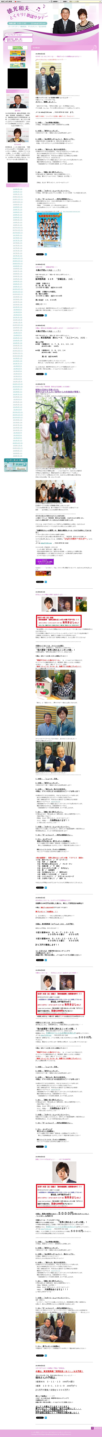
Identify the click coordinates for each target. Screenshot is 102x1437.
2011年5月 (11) (17, 430)
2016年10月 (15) (18, 263)
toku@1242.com (55, 801)
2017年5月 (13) (17, 245)
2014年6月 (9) (17, 335)
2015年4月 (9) (17, 309)
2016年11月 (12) (18, 261)
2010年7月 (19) (17, 456)
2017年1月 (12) (17, 256)
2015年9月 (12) (17, 297)
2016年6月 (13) (17, 274)
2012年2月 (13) (17, 407)
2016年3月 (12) (17, 281)
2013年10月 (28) (18, 356)
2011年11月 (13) (18, 415)
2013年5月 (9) (17, 368)
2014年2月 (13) (17, 345)
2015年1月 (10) (17, 317)
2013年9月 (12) (17, 358)
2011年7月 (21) (17, 425)
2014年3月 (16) (17, 343)
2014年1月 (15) (17, 348)
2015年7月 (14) (17, 302)
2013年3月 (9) (17, 374)
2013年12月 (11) (18, 350)
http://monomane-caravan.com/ (71, 211)
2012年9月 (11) (17, 389)
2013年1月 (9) (17, 379)
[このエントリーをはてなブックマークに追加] (46, 255)
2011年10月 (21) (18, 417)
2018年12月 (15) (18, 197)
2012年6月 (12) (17, 397)
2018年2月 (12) (17, 222)
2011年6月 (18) (17, 427)
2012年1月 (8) (17, 409)
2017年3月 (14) (17, 250)
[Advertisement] (18, 78)
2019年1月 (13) (17, 194)
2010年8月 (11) (17, 453)
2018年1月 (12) (17, 225)
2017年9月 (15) (17, 235)
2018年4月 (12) (17, 217)
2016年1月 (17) (17, 286)
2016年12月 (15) (18, 258)
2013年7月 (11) (17, 363)
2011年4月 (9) (17, 433)
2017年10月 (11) (18, 232)
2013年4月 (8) (17, 371)
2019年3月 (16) (17, 189)
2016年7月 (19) (17, 271)
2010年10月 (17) (18, 448)
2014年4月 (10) (17, 340)
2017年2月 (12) (17, 253)
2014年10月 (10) (18, 325)
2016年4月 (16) (17, 279)
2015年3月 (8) (17, 312)
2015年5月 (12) (17, 307)
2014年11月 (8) (17, 322)
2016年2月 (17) (17, 284)
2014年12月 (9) (17, 320)
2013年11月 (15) (18, 353)
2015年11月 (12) (18, 292)
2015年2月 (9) (17, 315)
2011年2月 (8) (17, 438)
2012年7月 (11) (17, 394)
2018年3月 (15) (17, 220)
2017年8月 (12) (17, 238)
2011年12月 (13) (18, 412)
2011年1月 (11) (17, 440)
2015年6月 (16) (17, 304)
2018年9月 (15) (17, 204)
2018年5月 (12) (17, 215)
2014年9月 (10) (17, 327)
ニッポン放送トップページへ (39, 1432)
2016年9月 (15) (17, 266)
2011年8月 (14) (17, 422)
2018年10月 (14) (18, 202)
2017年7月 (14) (17, 240)
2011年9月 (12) (17, 420)
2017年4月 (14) (17, 248)
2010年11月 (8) (17, 445)
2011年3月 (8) (17, 435)
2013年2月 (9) (17, 376)
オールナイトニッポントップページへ (60, 1432)
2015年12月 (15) (18, 289)
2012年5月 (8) (17, 399)
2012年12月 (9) (17, 381)
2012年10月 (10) (18, 386)
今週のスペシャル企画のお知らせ (61, 1033)
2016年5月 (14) (17, 276)
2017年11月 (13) (18, 230)
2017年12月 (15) (18, 227)
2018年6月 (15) (17, 212)
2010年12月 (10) (18, 443)
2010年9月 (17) (17, 451)
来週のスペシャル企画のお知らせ (61, 1227)
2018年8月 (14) (17, 207)
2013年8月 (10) (17, 361)
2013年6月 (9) (17, 366)
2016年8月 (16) (17, 268)
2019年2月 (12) (17, 192)
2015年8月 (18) (17, 299)
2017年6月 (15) (17, 243)
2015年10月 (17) (18, 294)
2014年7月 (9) (17, 332)
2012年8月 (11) (17, 392)
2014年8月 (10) (17, 330)
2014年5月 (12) (17, 338)
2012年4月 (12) (17, 402)
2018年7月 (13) (17, 209)
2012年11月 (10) (18, 384)
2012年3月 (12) (17, 404)
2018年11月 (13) (18, 199)
